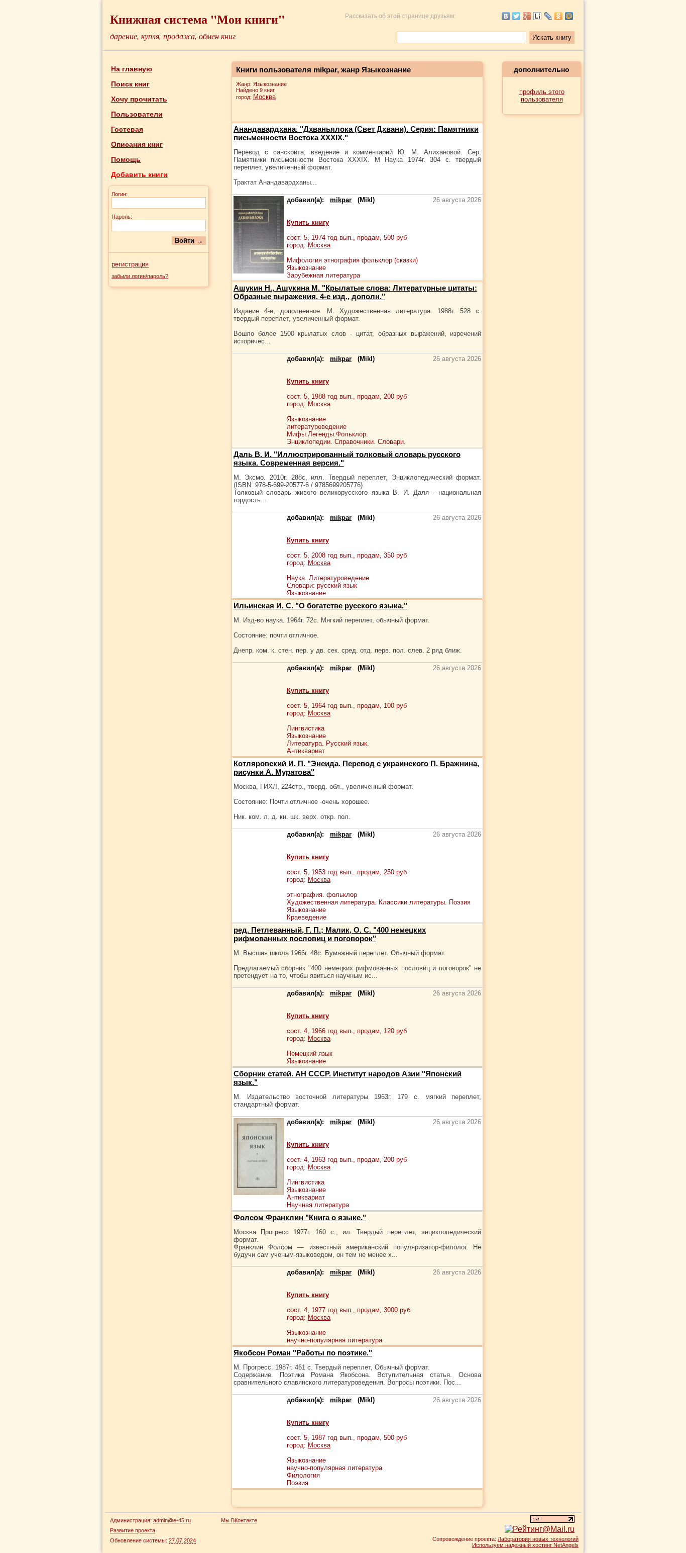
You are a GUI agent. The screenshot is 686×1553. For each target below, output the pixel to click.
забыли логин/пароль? (139, 276)
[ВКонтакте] (506, 16)
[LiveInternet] (537, 16)
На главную (131, 69)
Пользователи (137, 114)
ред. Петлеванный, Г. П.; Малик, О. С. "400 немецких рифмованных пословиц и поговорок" (330, 934)
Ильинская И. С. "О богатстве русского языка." (320, 605)
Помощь (126, 159)
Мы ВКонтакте (239, 1520)
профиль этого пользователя (541, 95)
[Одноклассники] (558, 16)
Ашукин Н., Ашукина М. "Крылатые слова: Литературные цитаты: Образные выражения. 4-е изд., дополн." (355, 292)
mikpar (341, 200)
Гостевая (127, 129)
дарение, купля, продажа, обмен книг (173, 36)
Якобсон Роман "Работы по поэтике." (303, 1352)
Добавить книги (139, 174)
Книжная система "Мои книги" (197, 19)
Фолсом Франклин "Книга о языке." (300, 1217)
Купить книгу (308, 222)
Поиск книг (130, 84)
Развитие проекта (132, 1530)
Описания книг (137, 144)
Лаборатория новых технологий (538, 1539)
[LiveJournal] (548, 16)
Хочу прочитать (139, 99)
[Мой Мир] (569, 16)
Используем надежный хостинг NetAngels (525, 1545)
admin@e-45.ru (172, 1520)
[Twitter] (516, 16)
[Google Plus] (527, 16)
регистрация (130, 264)
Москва (264, 97)
